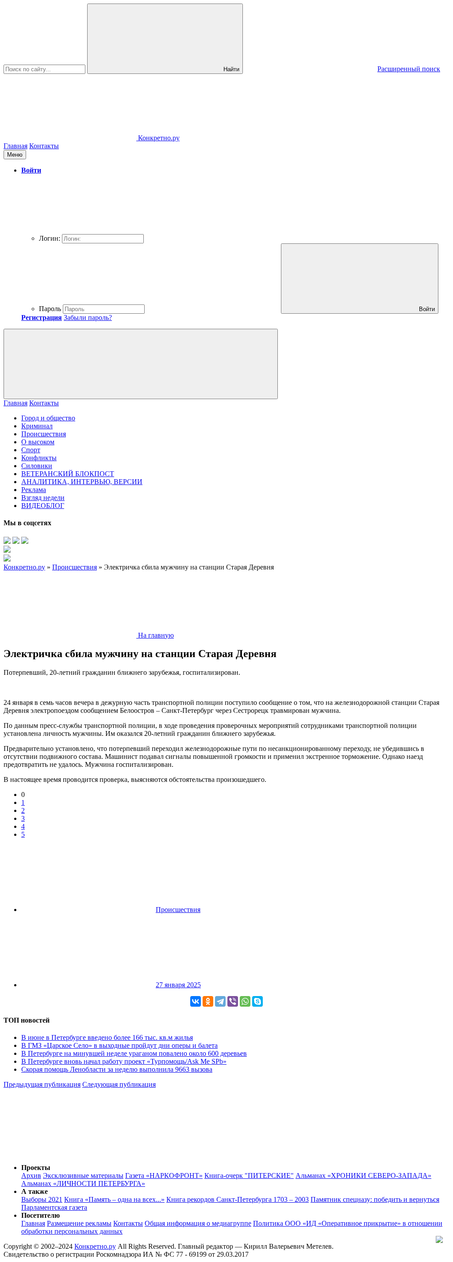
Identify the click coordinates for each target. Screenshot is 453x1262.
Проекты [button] (35, 1167)
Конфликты (39, 458)
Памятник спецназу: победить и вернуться (375, 1199)
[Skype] (257, 1001)
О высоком (37, 442)
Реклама (33, 489)
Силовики (36, 465)
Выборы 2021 (41, 1199)
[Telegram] (220, 1001)
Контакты (44, 146)
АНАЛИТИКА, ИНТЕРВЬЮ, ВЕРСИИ (81, 481)
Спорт (30, 450)
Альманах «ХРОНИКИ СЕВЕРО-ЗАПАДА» (363, 1175)
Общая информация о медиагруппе (198, 1223)
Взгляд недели (43, 497)
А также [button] (34, 1191)
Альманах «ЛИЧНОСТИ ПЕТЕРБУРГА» (83, 1183)
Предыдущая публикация (42, 1084)
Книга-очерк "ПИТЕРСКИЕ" (249, 1175)
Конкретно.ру (95, 1246)
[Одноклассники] (208, 1001)
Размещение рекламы (79, 1223)
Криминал (37, 426)
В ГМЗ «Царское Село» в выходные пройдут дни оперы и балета (119, 1045)
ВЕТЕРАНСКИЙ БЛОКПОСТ (67, 473)
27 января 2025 (178, 985)
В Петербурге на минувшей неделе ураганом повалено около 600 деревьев (134, 1053)
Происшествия (43, 434)
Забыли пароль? (88, 317)
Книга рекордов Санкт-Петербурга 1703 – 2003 (237, 1199)
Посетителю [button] (40, 1215)
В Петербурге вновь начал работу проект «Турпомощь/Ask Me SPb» (123, 1061)
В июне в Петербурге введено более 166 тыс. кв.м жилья (107, 1037)
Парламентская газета (54, 1207)
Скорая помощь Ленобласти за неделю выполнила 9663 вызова (116, 1069)
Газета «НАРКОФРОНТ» (164, 1175)
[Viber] (232, 1001)
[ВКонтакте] (195, 1001)
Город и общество (48, 418)
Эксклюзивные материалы (83, 1175)
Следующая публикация (119, 1084)
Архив (31, 1175)
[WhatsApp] (245, 1001)
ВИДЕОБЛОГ (42, 505)
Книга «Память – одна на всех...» (114, 1199)
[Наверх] (70, 1152)
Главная (15, 146)
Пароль (50, 308)
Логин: (49, 238)
